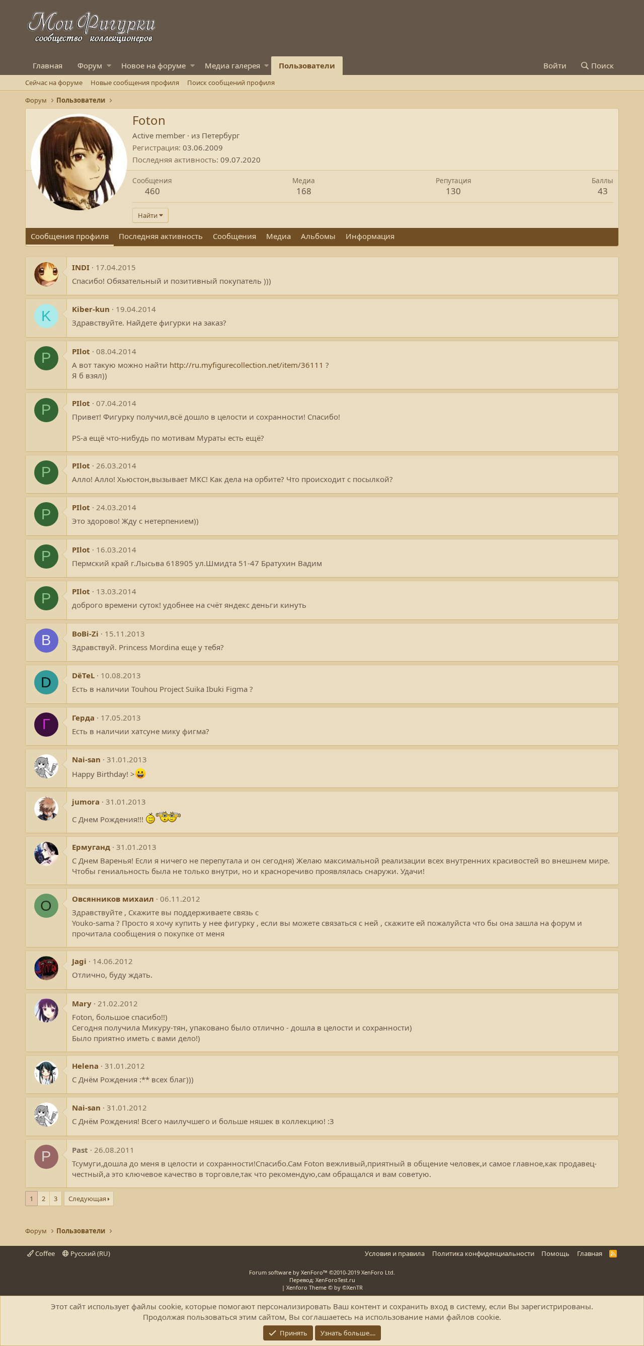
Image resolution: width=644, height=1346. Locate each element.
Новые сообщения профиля (135, 82)
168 (303, 191)
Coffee (44, 1253)
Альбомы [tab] (318, 236)
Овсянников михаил (113, 899)
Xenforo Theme (324, 1287)
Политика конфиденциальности (483, 1253)
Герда (83, 717)
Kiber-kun (91, 309)
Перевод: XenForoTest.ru (322, 1280)
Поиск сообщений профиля (231, 82)
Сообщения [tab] (234, 236)
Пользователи (307, 65)
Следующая (87, 1198)
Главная (47, 65)
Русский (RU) (89, 1253)
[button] (109, 65)
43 (603, 191)
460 (152, 191)
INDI (81, 267)
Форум (89, 65)
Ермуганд (91, 847)
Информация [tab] (370, 236)
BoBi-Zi (85, 633)
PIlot (81, 351)
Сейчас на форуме (54, 82)
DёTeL (83, 675)
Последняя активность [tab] (161, 236)
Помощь (555, 1253)
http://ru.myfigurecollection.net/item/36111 (247, 365)
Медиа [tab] (278, 236)
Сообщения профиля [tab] (70, 236)
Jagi (79, 961)
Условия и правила (395, 1253)
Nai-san (86, 759)
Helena (85, 1066)
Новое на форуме (153, 65)
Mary (82, 1003)
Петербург (221, 135)
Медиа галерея (232, 65)
